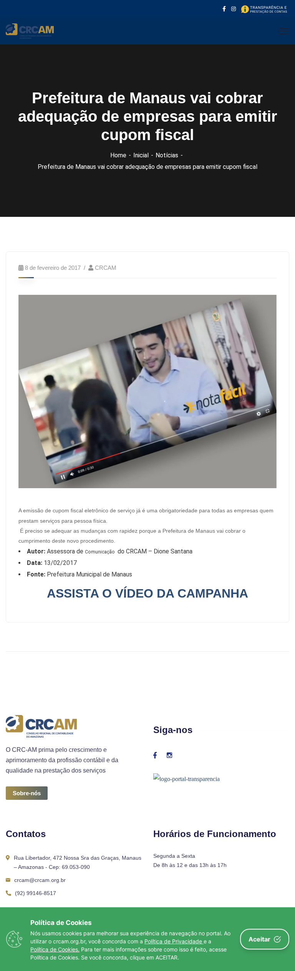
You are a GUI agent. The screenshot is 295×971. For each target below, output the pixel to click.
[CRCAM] (30, 30)
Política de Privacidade (174, 941)
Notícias (167, 155)
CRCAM (105, 267)
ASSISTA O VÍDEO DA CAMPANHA (147, 593)
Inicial (141, 155)
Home (118, 155)
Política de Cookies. (55, 949)
